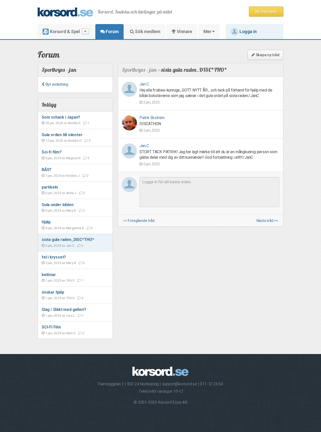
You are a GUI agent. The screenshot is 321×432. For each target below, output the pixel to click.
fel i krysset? (54, 257)
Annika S (74, 123)
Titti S (70, 280)
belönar (49, 274)
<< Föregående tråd (138, 221)
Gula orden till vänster (62, 134)
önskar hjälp (53, 292)
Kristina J (73, 176)
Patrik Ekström (152, 117)
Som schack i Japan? (61, 117)
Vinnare (184, 31)
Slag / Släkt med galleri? (64, 309)
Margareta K (75, 228)
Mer (207, 31)
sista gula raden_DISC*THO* (68, 239)
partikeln (50, 187)
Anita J (71, 193)
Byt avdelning (56, 84)
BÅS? (46, 169)
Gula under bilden (57, 204)
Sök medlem (147, 31)
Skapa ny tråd (267, 55)
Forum (112, 31)
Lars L (70, 315)
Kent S (70, 333)
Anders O (75, 140)
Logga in (248, 31)
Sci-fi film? (52, 152)
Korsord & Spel (65, 31)
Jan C (70, 245)
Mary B (71, 210)
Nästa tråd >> (267, 221)
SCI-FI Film (51, 327)
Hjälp (46, 222)
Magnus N (73, 158)
